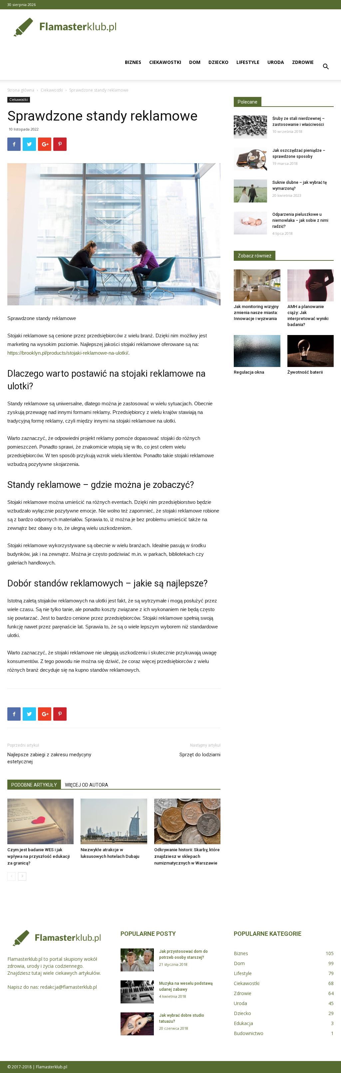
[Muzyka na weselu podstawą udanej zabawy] (137, 991)
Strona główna (20, 90)
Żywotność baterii (305, 372)
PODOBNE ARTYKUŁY (34, 785)
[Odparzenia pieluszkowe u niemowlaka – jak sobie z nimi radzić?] (250, 222)
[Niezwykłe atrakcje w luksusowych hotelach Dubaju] (114, 821)
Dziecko (218, 62)
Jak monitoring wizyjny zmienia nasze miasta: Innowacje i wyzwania (256, 312)
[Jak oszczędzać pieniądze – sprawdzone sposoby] (250, 159)
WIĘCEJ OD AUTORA (86, 785)
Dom (194, 62)
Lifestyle (247, 62)
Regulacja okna (249, 372)
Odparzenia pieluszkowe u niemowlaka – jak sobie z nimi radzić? (300, 220)
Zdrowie (303, 62)
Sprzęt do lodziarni (199, 755)
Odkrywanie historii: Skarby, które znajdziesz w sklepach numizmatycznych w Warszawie (187, 856)
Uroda (275, 62)
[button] (326, 67)
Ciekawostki (165, 62)
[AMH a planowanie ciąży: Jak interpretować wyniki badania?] (310, 285)
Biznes (133, 62)
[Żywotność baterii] (310, 351)
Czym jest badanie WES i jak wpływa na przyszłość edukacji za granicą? (38, 856)
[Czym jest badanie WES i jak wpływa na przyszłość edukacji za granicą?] (40, 821)
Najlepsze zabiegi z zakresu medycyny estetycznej (49, 758)
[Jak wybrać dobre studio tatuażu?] (137, 1023)
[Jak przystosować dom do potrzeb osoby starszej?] (137, 959)
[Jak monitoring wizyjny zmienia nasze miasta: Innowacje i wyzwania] (257, 285)
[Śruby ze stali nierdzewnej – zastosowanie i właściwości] (250, 127)
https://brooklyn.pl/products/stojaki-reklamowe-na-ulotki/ (67, 353)
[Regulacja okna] (257, 351)
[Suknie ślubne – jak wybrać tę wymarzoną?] (250, 190)
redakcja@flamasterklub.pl (68, 987)
